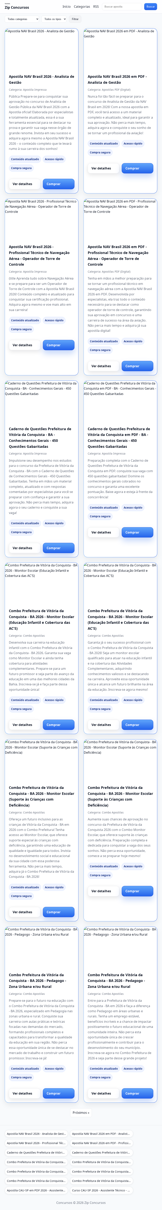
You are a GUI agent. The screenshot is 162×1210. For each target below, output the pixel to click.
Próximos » (81, 1112)
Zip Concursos (17, 7)
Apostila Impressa (35, 89)
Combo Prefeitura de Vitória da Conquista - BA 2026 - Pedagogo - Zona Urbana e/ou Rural (37, 980)
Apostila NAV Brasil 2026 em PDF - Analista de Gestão (102, 1134)
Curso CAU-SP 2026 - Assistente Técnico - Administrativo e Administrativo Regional (102, 1190)
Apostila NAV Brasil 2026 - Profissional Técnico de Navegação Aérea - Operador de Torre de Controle (37, 1143)
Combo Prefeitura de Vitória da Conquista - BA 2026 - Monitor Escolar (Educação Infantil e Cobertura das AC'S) (37, 1162)
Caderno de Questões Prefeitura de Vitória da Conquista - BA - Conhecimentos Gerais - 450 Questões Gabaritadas (37, 1152)
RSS (96, 6)
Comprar (53, 184)
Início (67, 6)
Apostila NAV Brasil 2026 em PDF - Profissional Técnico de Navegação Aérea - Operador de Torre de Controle (102, 1143)
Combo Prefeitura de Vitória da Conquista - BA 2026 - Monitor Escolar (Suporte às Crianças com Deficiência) (37, 1171)
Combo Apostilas (34, 635)
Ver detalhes (22, 184)
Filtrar (75, 19)
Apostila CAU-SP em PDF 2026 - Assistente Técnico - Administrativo (37, 1190)
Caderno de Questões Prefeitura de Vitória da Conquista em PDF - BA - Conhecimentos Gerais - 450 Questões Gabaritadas (102, 1152)
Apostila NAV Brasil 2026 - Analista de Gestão (37, 1134)
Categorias (82, 6)
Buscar (151, 6)
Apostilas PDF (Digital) (116, 89)
